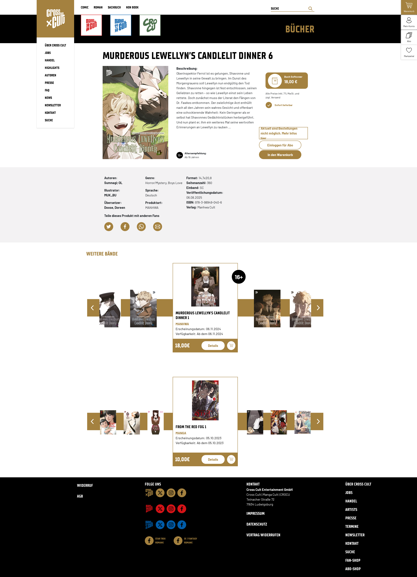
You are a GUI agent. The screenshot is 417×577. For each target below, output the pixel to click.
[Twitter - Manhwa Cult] (160, 524)
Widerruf (85, 485)
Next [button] (318, 307)
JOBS (48, 53)
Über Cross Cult (358, 484)
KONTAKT (50, 113)
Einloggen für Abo (280, 145)
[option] (205, 307)
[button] (108, 226)
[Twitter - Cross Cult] (160, 493)
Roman (98, 7)
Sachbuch (114, 7)
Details (213, 346)
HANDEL (50, 60)
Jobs (348, 492)
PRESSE (49, 83)
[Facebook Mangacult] (181, 508)
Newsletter (355, 535)
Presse (350, 518)
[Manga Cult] (149, 508)
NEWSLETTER (53, 105)
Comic (84, 7)
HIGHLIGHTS (52, 68)
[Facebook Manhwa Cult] (181, 524)
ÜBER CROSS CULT (55, 45)
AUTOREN (50, 75)
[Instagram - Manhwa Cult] (171, 524)
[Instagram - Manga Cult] (171, 508)
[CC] (149, 493)
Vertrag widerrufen (263, 535)
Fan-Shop (352, 560)
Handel (351, 501)
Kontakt (352, 543)
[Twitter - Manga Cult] (160, 508)
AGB (80, 496)
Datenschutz (256, 524)
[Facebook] (181, 493)
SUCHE (49, 120)
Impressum (255, 513)
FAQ (47, 90)
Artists (351, 509)
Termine (352, 526)
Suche (350, 551)
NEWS (48, 98)
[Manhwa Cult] (149, 524)
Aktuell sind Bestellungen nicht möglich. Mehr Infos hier (279, 133)
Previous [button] (92, 307)
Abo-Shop (353, 568)
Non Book (132, 7)
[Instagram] (171, 493)
